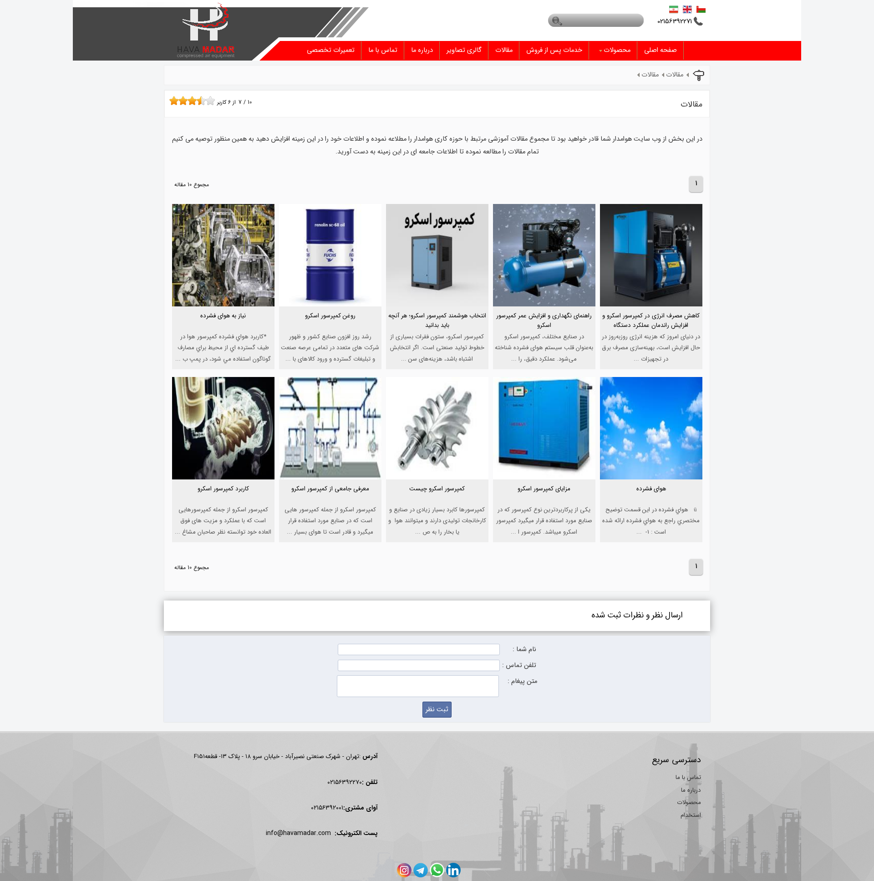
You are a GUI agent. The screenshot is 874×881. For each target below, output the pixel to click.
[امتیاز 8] (203, 100)
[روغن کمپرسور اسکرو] (330, 330)
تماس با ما (382, 50)
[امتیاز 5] (190, 100)
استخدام (691, 815)
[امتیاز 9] (208, 100)
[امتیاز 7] (199, 100)
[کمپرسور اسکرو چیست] (437, 503)
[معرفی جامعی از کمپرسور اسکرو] (330, 503)
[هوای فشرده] (651, 503)
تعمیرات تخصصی (331, 50)
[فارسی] (673, 9)
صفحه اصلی (660, 50)
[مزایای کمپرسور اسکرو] (544, 503)
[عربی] (701, 9)
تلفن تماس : (519, 665)
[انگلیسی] (687, 9)
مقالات (504, 50)
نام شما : (524, 649)
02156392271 (674, 21)
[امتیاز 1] (171, 100)
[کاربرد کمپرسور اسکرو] (223, 503)
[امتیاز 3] (180, 100)
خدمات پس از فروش (554, 50)
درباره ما (422, 50)
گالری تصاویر (464, 50)
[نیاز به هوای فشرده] (223, 330)
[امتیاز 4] (185, 100)
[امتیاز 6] (194, 100)
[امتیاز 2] (176, 100)
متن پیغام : (522, 681)
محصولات (617, 50)
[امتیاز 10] (212, 100)
